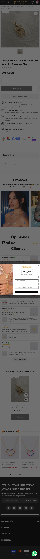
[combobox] (17, 284)
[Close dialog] (38, 265)
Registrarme (26, 292)
